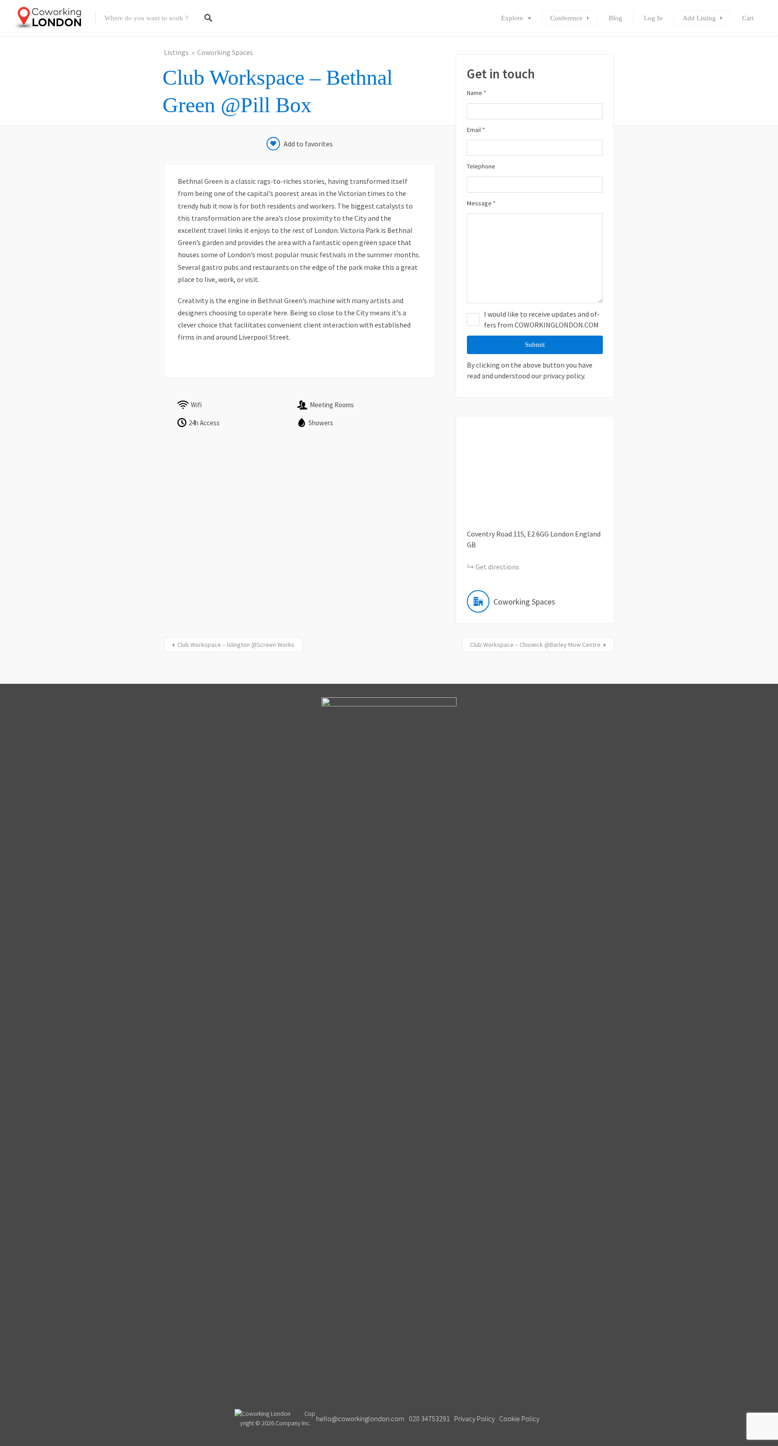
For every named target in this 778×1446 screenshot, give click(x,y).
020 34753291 (429, 1418)
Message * (481, 203)
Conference (566, 18)
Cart (748, 18)
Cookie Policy (519, 1418)
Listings (176, 52)
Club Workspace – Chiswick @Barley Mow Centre (535, 645)
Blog (615, 18)
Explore (512, 18)
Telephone (481, 166)
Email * (476, 130)
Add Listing (699, 18)
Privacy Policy (474, 1418)
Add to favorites (308, 143)
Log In (653, 18)
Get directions (497, 566)
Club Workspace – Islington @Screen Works (235, 645)
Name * (476, 93)
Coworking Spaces (225, 52)
